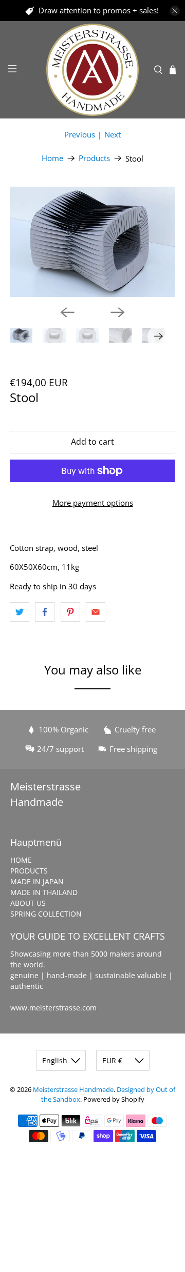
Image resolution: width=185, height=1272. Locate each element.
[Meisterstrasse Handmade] (92, 70)
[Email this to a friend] (95, 612)
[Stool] (92, 242)
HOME (21, 860)
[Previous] (67, 312)
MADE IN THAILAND (44, 892)
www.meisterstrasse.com (53, 1007)
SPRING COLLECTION (46, 914)
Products (94, 158)
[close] (175, 11)
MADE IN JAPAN (37, 881)
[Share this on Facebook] (44, 612)
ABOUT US (28, 903)
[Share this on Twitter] (19, 612)
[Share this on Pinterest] (70, 612)
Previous (79, 134)
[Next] (117, 312)
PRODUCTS (29, 871)
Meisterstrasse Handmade (73, 1089)
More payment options (92, 503)
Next (112, 134)
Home (52, 158)
